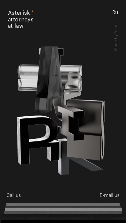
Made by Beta (116, 26)
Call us (13, 195)
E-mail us (109, 195)
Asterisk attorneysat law (21, 19)
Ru (115, 12)
